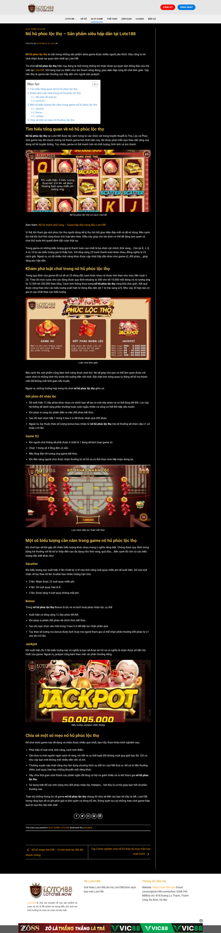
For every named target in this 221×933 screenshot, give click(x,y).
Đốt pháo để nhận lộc (46, 97)
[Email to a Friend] (88, 816)
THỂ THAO (112, 19)
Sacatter (40, 108)
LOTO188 (69, 19)
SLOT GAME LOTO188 (35, 29)
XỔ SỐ (84, 19)
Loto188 (39, 70)
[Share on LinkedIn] (100, 816)
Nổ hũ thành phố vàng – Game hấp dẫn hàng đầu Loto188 (72, 224)
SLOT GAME (97, 19)
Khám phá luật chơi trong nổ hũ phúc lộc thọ (55, 93)
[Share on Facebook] (76, 816)
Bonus (39, 112)
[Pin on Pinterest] (94, 816)
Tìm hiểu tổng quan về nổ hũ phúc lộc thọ (53, 89)
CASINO (140, 19)
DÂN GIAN (127, 19)
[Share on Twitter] (82, 816)
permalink (87, 827)
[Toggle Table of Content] (93, 84)
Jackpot (40, 116)
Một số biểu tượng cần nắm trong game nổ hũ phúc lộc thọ (63, 104)
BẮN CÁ (152, 19)
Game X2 (40, 101)
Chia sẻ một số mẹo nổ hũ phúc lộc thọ (52, 120)
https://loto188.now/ (164, 887)
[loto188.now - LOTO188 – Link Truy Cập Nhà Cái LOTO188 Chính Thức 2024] (42, 7)
